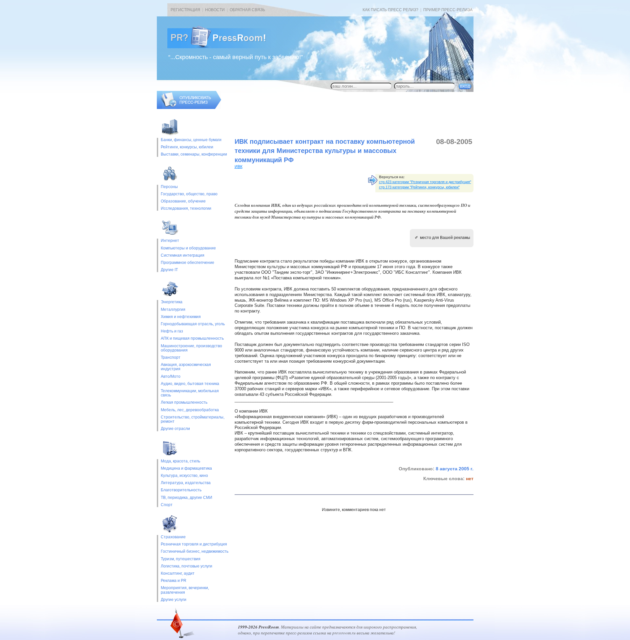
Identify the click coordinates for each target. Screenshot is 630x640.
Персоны (169, 187)
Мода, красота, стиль (180, 461)
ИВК (238, 166)
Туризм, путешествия (180, 559)
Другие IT (169, 270)
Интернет (170, 241)
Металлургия (173, 310)
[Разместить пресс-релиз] (189, 107)
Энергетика (171, 302)
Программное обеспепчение (187, 263)
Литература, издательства (186, 483)
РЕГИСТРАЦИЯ (185, 10)
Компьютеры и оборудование (188, 248)
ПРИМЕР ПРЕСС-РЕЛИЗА (447, 10)
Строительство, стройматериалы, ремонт (192, 419)
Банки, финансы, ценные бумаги (191, 140)
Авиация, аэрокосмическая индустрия (186, 367)
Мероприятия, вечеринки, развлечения (185, 590)
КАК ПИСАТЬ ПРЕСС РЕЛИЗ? (390, 10)
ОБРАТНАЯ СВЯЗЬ (247, 10)
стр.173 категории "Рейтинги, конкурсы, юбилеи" (419, 187)
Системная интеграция (182, 255)
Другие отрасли (175, 429)
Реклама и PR (173, 581)
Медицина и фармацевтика (186, 468)
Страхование (173, 537)
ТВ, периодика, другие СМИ (186, 498)
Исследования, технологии (186, 208)
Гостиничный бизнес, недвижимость (194, 551)
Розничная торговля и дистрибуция (194, 544)
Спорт (167, 505)
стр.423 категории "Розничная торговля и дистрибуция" (425, 182)
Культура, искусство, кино (184, 476)
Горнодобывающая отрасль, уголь (193, 324)
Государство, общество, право (189, 194)
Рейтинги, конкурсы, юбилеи (187, 147)
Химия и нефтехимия (181, 317)
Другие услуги (173, 600)
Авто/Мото (170, 376)
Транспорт (170, 357)
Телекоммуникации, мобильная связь (190, 393)
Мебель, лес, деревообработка (190, 410)
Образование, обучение (183, 201)
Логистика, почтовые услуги (186, 566)
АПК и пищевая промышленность (192, 338)
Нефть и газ (172, 331)
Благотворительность (181, 490)
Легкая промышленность (184, 402)
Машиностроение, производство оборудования (191, 348)
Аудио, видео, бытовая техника (190, 384)
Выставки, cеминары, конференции (194, 154)
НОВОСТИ (215, 10)
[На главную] (221, 47)
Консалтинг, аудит (178, 573)
